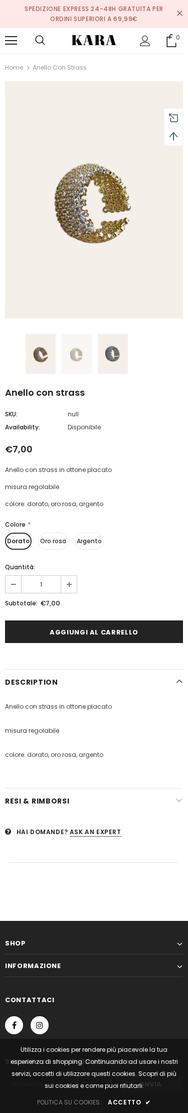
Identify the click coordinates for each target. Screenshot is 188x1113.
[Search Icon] (40, 41)
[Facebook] (14, 1025)
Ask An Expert (95, 832)
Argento (89, 541)
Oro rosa (53, 541)
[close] (179, 14)
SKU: (11, 414)
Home (14, 67)
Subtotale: (21, 603)
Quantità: (20, 567)
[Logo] (93, 40)
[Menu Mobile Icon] (11, 41)
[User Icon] (145, 41)
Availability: (22, 427)
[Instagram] (40, 1025)
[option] (94, 200)
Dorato (18, 541)
